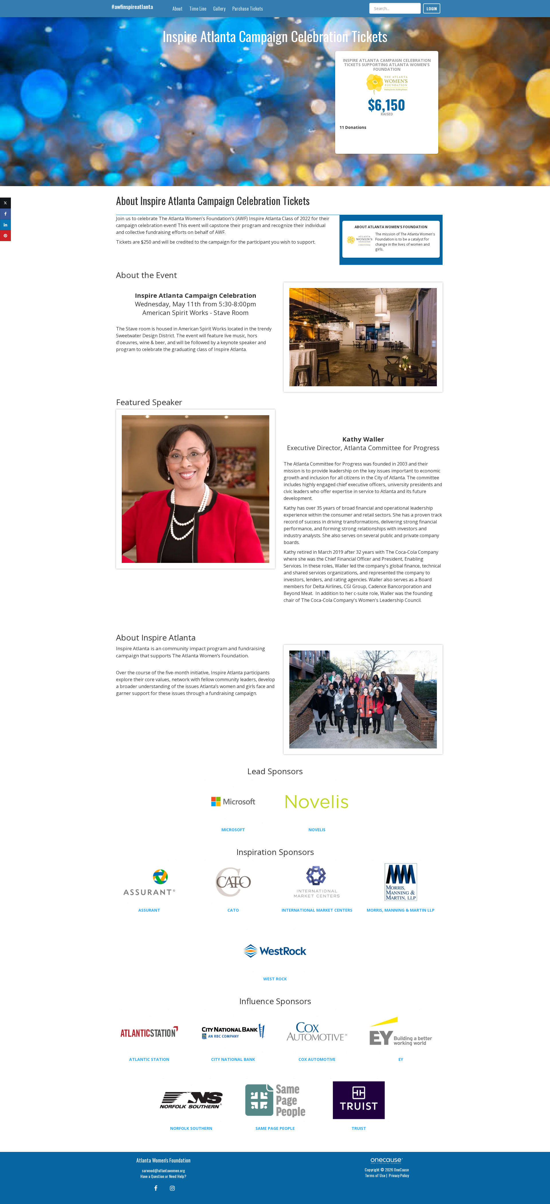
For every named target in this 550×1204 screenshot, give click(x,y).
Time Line (197, 8)
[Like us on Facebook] (154, 1187)
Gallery (219, 8)
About (177, 8)
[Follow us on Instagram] (170, 1187)
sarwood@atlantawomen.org (163, 1170)
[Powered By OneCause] (386, 1160)
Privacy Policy (399, 1175)
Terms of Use (375, 1175)
